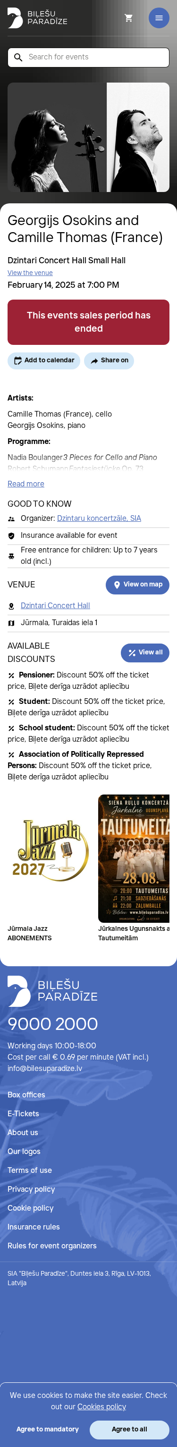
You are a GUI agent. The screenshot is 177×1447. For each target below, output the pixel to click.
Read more (26, 484)
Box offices (26, 1095)
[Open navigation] (159, 18)
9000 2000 (53, 1025)
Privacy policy (31, 1189)
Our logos (24, 1151)
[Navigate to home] (52, 991)
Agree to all (129, 1429)
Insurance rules (34, 1227)
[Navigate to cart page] (116, 18)
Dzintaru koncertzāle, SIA (99, 518)
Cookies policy (101, 1407)
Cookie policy (30, 1208)
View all (151, 652)
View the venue (30, 273)
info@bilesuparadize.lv (45, 1068)
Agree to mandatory (48, 1429)
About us (23, 1133)
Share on (114, 360)
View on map (143, 584)
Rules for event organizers (52, 1246)
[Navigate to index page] (37, 18)
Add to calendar (50, 360)
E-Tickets (23, 1114)
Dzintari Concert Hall (55, 606)
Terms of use (30, 1170)
